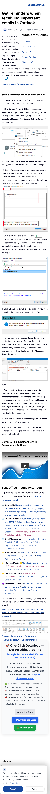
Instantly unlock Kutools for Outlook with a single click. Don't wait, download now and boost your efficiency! (23, 612)
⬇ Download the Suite (25, 716)
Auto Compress (21, 559)
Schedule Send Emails (26, 522)
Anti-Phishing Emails (28, 576)
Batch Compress (14, 556)
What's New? (27, 62)
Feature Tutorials (29, 57)
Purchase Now (28, 52)
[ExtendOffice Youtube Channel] (14, 764)
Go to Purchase (29, 636)
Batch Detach (40, 552)
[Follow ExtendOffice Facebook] (4, 764)
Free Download (28, 47)
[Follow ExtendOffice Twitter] (9, 764)
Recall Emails (29, 539)
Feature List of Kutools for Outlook (19, 633)
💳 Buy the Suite (25, 724)
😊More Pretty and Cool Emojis (34, 563)
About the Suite (25, 709)
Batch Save (26, 552)
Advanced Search (30, 545)
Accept (13, 789)
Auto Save (28, 556)
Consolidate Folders (15, 549)
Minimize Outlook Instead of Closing (23, 569)
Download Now (11, 636)
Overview (26, 41)
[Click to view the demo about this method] (5, 79)
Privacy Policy (15, 783)
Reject (34, 789)
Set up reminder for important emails (18, 84)
